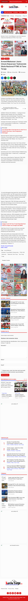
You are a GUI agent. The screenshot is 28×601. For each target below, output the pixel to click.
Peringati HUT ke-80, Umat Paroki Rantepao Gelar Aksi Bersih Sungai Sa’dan (17, 303)
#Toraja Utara (18, 15)
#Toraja (12, 15)
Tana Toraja (21, 254)
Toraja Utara (4, 393)
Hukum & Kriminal (22, 456)
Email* (2, 365)
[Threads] (13, 593)
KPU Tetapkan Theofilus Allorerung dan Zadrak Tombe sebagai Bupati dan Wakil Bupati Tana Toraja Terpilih (16, 461)
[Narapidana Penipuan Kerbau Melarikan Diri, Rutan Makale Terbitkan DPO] (5, 311)
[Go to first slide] (26, 379)
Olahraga (7, 58)
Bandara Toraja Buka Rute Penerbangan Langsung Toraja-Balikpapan (14, 443)
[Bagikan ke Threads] (14, 78)
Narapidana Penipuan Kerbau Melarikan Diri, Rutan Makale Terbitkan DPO (18, 311)
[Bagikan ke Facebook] (2, 78)
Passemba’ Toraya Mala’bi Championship (10, 252)
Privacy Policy (11, 588)
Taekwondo (3, 254)
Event (2, 58)
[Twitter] (18, 593)
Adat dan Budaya (8, 12)
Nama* (2, 359)
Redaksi (16, 588)
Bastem (21, 12)
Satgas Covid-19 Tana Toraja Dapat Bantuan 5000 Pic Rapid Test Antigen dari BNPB (14, 224)
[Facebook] (8, 593)
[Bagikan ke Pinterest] (11, 78)
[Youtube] (15, 593)
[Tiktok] (20, 593)
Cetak (4, 74)
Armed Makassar (7, 250)
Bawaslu (26, 12)
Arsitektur (15, 12)
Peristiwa (13, 450)
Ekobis (8, 444)
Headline (12, 444)
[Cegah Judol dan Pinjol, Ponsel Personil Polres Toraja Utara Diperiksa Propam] (5, 479)
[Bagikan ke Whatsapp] (8, 78)
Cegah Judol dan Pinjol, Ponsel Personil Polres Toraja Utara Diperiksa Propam (15, 479)
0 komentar (22, 72)
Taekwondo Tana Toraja (12, 254)
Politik (12, 462)
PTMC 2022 (22, 252)
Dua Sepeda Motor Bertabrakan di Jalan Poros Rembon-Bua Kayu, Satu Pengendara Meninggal (14, 131)
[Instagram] (10, 593)
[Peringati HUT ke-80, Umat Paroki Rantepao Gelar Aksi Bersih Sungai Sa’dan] (5, 304)
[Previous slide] (24, 379)
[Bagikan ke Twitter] (5, 78)
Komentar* (3, 345)
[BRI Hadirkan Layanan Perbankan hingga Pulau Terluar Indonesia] (5, 505)
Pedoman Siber (4, 588)
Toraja (2, 256)
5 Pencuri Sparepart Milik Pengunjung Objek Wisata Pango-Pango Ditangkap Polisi (16, 467)
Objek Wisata (21, 468)
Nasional (16, 444)
